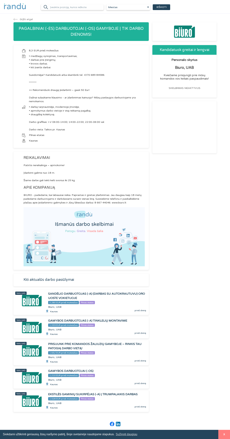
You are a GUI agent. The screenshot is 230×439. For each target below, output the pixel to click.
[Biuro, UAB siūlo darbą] (184, 31)
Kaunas (33, 140)
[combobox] (128, 7)
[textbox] (128, 7)
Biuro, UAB (184, 68)
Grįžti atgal (26, 19)
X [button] (224, 434)
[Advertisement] (184, 127)
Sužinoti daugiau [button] (126, 434)
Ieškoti (161, 7)
